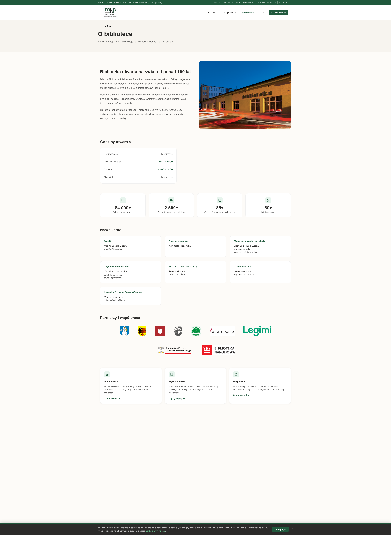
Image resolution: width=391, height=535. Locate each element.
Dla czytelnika (228, 12)
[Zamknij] (292, 529)
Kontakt (261, 12)
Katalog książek (278, 12)
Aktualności (212, 12)
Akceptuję (280, 529)
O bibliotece (246, 12)
